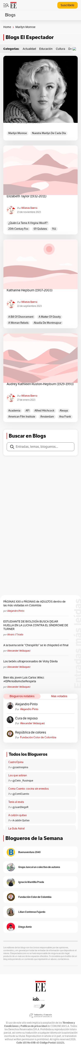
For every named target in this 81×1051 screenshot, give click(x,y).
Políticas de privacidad (34, 1026)
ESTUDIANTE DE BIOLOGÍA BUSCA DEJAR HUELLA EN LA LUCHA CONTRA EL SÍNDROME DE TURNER (35, 625)
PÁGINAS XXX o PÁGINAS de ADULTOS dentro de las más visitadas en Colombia (34, 603)
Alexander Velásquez (18, 650)
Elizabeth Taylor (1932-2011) (27, 196)
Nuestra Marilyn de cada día (49, 133)
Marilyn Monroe (17, 133)
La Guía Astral (16, 828)
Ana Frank (65, 416)
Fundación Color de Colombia (38, 737)
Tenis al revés (16, 802)
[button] (75, 48)
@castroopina (20, 767)
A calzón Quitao (20, 820)
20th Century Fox (18, 229)
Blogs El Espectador (30, 37)
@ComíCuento (20, 793)
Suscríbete (67, 5)
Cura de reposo (26, 718)
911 (54, 229)
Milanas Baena (29, 207)
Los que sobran (17, 775)
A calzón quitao (17, 815)
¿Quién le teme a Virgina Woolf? (28, 223)
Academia (14, 410)
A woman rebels (18, 323)
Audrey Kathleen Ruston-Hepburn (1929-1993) (40, 384)
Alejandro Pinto (15, 610)
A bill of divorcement (20, 317)
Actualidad (29, 49)
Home (7, 27)
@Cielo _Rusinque (22, 780)
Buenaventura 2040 (29, 852)
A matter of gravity (50, 317)
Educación (46, 49)
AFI (27, 410)
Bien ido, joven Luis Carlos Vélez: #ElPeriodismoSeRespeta (23, 679)
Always (64, 410)
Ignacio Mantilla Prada (31, 882)
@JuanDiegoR (20, 807)
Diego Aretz (25, 926)
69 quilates (40, 229)
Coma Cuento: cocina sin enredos (28, 788)
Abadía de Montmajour (47, 323)
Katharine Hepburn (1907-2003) (30, 290)
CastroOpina (15, 762)
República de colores (30, 732)
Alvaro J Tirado (15, 634)
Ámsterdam (47, 416)
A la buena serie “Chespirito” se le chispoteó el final (35, 645)
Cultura (60, 49)
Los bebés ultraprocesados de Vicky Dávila (31, 661)
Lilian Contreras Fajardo (31, 911)
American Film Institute (21, 416)
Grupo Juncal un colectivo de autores (39, 867)
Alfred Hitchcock (44, 410)
